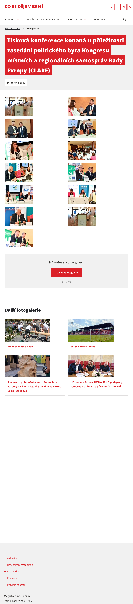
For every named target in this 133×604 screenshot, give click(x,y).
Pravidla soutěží (16, 584)
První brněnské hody (20, 346)
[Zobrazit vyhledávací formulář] (124, 19)
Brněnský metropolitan (43, 19)
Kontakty (100, 19)
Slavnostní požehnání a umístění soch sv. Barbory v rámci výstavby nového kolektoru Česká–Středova (34, 386)
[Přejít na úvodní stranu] (24, 9)
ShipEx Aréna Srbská (83, 346)
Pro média (75, 19)
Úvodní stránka (12, 28)
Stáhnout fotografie (66, 272)
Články (10, 19)
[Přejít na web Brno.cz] (119, 7)
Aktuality (12, 558)
